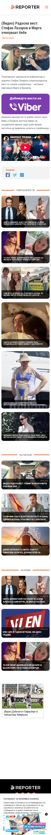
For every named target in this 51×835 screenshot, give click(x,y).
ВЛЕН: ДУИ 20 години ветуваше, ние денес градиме (22, 633)
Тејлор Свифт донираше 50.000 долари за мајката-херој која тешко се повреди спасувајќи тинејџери (23, 259)
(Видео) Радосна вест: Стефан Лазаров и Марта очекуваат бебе (25, 485)
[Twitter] (15, 175)
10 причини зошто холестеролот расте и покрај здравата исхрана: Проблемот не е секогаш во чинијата (25, 518)
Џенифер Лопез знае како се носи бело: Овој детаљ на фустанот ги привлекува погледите (25, 436)
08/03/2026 (44, 481)
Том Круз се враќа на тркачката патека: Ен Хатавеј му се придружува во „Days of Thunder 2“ (23, 294)
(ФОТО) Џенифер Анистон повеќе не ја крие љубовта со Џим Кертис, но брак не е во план (25, 223)
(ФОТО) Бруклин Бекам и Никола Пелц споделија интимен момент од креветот (23, 343)
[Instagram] (22, 175)
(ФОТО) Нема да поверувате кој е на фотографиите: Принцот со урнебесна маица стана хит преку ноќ (25, 404)
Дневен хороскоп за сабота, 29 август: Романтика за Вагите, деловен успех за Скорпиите (21, 551)
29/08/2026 (44, 514)
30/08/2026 (44, 596)
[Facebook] (8, 175)
